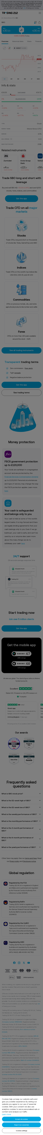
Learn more (6, 1114)
